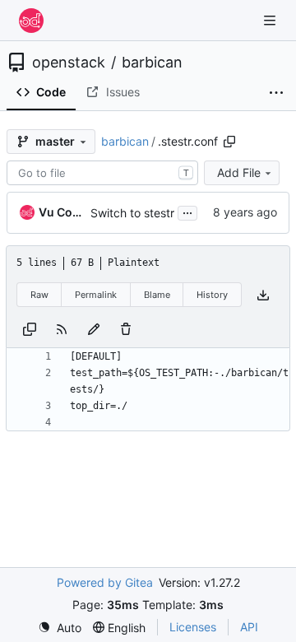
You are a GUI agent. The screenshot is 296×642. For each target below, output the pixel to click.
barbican (152, 62)
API (249, 627)
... (187, 211)
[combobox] (102, 172)
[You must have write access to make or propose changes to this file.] (126, 328)
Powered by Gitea (105, 582)
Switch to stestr (132, 213)
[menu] (59, 628)
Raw (39, 294)
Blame (157, 294)
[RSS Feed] (62, 328)
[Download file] (263, 295)
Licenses (192, 627)
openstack (68, 62)
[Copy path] (229, 141)
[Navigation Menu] (271, 20)
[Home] (31, 20)
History (212, 294)
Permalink (96, 294)
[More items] (276, 93)
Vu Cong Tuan (62, 212)
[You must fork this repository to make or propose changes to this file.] (94, 328)
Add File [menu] (239, 172)
